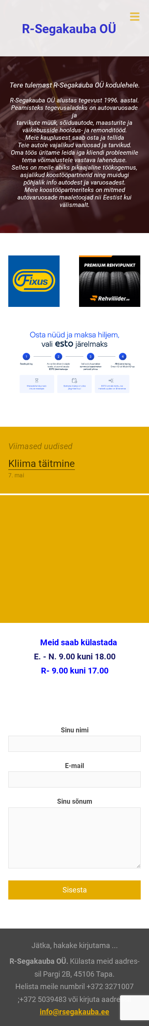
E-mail (74, 766)
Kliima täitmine (41, 463)
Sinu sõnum (74, 801)
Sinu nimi (75, 730)
